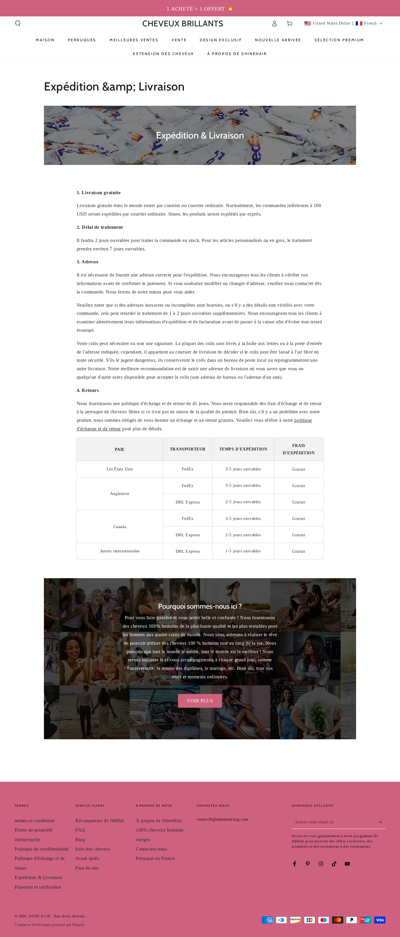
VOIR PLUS (200, 700)
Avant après (87, 858)
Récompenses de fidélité (99, 820)
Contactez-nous (151, 848)
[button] (17, 23)
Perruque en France (155, 858)
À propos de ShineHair (159, 820)
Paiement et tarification (38, 887)
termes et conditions (35, 820)
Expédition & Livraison (38, 877)
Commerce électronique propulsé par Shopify (50, 925)
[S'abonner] (382, 822)
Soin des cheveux (93, 848)
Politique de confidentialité (42, 848)
